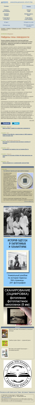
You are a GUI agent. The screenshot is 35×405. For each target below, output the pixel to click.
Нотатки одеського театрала (29, 25)
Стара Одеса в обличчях (6, 18)
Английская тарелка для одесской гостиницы (16, 171)
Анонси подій (29, 10)
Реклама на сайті (5, 392)
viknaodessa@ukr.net (6, 397)
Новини (29, 6)
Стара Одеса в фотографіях (29, 18)
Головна (6, 6)
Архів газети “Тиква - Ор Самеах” (19, 392)
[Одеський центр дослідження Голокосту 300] (18, 387)
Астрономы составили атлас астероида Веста (16, 149)
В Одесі (6, 22)
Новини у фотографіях (6, 10)
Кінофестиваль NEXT (28, 14)
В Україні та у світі (29, 22)
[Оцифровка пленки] (18, 325)
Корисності (32, 392)
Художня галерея (6, 14)
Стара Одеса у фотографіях (17, 206)
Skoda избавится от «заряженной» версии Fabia (16, 163)
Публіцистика (6, 25)
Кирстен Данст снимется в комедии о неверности (16, 128)
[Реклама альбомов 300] (18, 286)
